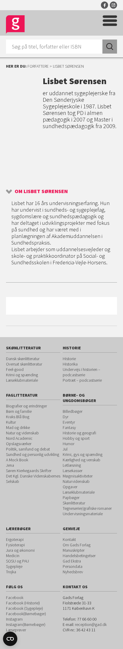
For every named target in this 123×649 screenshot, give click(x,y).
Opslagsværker (18, 443)
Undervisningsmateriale (83, 513)
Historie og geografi (79, 433)
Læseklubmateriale (22, 380)
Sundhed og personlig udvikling (32, 454)
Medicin (12, 555)
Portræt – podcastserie (82, 380)
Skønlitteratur (74, 503)
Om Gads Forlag (76, 545)
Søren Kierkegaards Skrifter (28, 470)
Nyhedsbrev (73, 571)
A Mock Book (17, 460)
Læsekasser (72, 470)
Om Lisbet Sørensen (41, 191)
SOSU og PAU (17, 561)
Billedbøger (72, 411)
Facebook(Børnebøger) (26, 613)
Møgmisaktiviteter (78, 476)
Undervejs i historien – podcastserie (81, 372)
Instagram (113, 5)
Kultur (11, 422)
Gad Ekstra (72, 561)
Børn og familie (19, 411)
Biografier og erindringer (26, 406)
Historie (69, 358)
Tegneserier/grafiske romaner (87, 508)
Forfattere (38, 66)
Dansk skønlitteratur (22, 358)
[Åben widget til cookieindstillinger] (10, 639)
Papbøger (71, 497)
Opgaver (70, 486)
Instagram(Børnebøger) (25, 624)
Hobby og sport (76, 438)
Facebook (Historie (22, 603)
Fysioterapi (15, 545)
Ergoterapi (15, 539)
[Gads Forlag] (15, 24)
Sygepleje (14, 566)
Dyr (65, 416)
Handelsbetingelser (79, 555)
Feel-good (15, 369)
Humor (68, 443)
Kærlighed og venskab (81, 460)
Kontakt (69, 539)
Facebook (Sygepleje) (24, 608)
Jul (65, 449)
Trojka (11, 571)
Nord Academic (19, 438)
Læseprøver (16, 630)
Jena (10, 465)
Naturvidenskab (76, 481)
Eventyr (69, 422)
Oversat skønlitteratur (24, 364)
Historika (70, 364)
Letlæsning (72, 465)
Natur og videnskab (22, 433)
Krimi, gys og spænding (82, 454)
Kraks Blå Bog (17, 416)
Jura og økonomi (20, 550)
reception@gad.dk (91, 624)
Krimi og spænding (22, 374)
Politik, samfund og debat (28, 449)
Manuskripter (73, 550)
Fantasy (69, 427)
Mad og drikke (18, 427)
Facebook (104, 5)
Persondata (72, 566)
